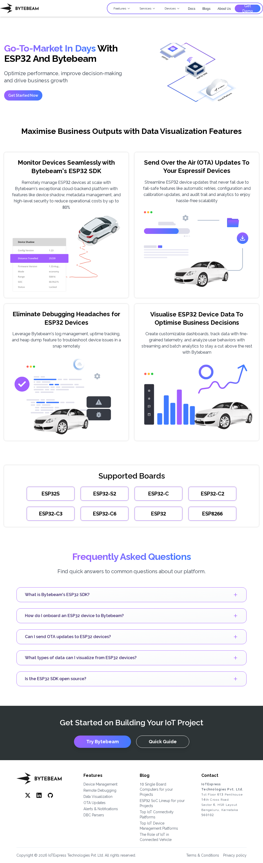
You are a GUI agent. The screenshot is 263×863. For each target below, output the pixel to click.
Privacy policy (235, 855)
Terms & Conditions (202, 855)
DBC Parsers (93, 815)
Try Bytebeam (102, 741)
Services (145, 8)
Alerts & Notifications (100, 809)
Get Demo (247, 8)
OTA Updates (94, 803)
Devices (170, 8)
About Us (224, 9)
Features (120, 8)
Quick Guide (163, 741)
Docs (191, 9)
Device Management (100, 784)
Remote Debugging (99, 790)
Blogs (206, 9)
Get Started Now (23, 95)
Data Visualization (97, 797)
